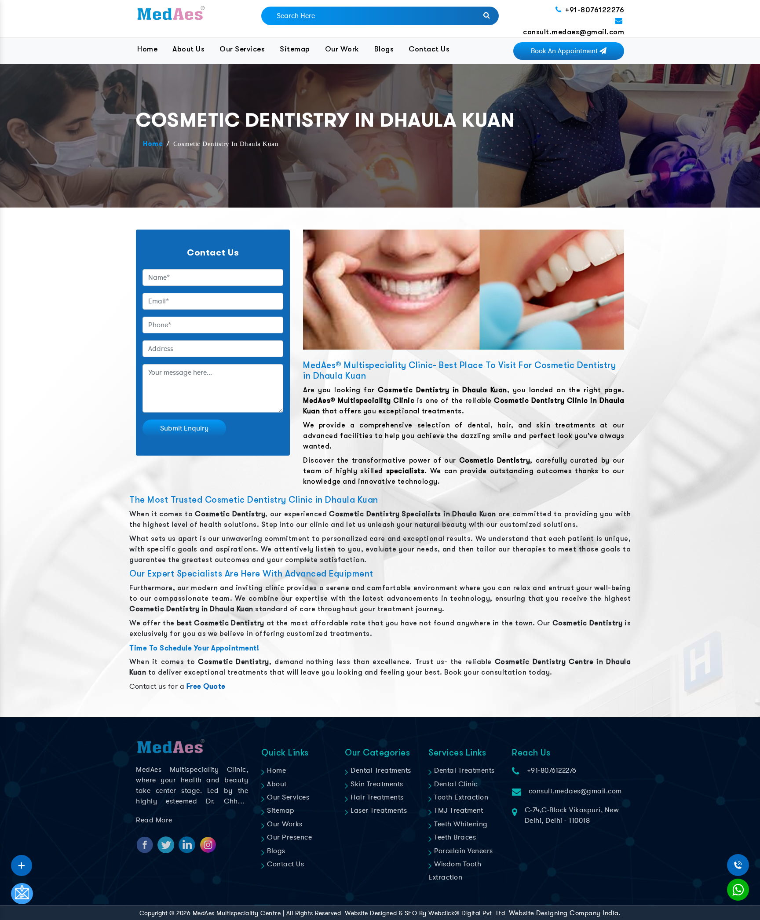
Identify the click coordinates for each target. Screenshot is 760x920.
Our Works (284, 824)
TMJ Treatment (457, 810)
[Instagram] (21, 862)
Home (147, 49)
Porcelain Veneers (462, 851)
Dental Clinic (455, 784)
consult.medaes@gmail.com (573, 32)
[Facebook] (21, 862)
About (276, 784)
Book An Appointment (565, 51)
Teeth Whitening (460, 824)
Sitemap (295, 49)
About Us (188, 49)
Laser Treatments (378, 810)
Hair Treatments (376, 797)
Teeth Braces (454, 837)
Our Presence (288, 837)
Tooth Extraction (460, 797)
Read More (154, 820)
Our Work (342, 49)
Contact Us (429, 49)
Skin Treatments (376, 784)
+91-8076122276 (594, 10)
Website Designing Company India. (565, 913)
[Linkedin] (21, 862)
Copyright (153, 913)
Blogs (384, 49)
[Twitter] (21, 862)
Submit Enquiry (184, 428)
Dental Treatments (380, 770)
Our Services (242, 49)
